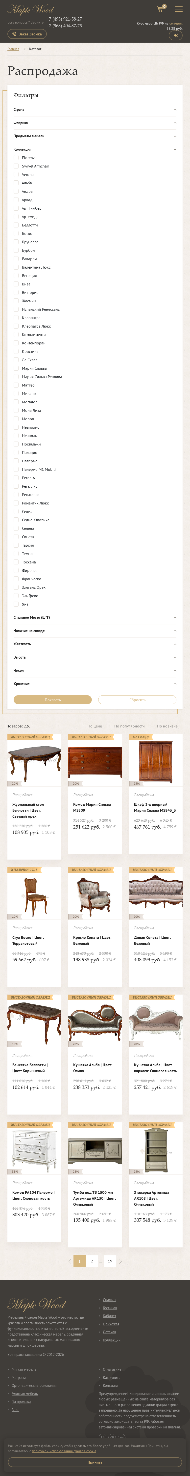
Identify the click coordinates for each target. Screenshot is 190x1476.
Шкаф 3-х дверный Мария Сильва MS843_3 (155, 807)
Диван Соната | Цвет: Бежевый (152, 940)
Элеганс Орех (33, 587)
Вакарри (29, 258)
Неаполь (29, 435)
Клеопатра (31, 317)
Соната (27, 536)
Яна (24, 604)
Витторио (30, 292)
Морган (28, 418)
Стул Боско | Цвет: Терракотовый (28, 940)
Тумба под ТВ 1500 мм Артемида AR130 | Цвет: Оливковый (94, 1198)
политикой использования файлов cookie (64, 1451)
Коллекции (111, 1340)
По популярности (129, 726)
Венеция (29, 275)
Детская (109, 1332)
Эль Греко (29, 595)
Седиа (26, 511)
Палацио (29, 452)
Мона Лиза (31, 410)
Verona (27, 174)
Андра (27, 191)
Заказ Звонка (30, 33)
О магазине (112, 1369)
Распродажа (21, 1401)
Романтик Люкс (35, 503)
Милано (28, 393)
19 (110, 1260)
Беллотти (29, 225)
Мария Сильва (34, 368)
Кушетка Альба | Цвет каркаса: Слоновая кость (155, 1067)
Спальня (109, 1299)
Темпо (27, 553)
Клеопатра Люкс (36, 326)
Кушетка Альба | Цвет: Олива (92, 1067)
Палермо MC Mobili (38, 469)
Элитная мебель (25, 1393)
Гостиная (110, 1308)
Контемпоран (33, 342)
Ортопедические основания (34, 1385)
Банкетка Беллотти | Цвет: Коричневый (30, 1067)
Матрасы (19, 1377)
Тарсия (27, 545)
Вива (25, 283)
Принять (95, 1462)
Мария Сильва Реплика (41, 376)
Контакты (110, 1385)
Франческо (31, 578)
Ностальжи (31, 444)
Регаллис (29, 486)
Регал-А (28, 477)
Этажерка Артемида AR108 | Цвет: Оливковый (151, 1198)
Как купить (111, 1377)
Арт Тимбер (31, 208)
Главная (13, 49)
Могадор (29, 401)
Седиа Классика (35, 519)
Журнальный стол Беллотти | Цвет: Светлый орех (28, 810)
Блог (15, 1409)
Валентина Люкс (35, 267)
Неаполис (30, 427)
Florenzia (29, 157)
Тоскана (28, 561)
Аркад (26, 199)
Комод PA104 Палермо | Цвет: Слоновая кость (33, 1195)
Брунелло (30, 241)
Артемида (30, 216)
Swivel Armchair (35, 166)
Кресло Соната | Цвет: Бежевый (92, 940)
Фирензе (29, 570)
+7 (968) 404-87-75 (64, 25)
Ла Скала (29, 359)
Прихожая (111, 1324)
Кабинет (109, 1315)
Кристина (30, 351)
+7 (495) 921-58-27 (64, 19)
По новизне (167, 726)
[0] (160, 9)
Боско (26, 233)
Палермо (29, 460)
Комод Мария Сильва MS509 (92, 807)
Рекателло (30, 494)
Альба (26, 182)
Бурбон (28, 250)
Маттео (28, 385)
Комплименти (33, 334)
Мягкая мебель (24, 1369)
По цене (95, 726)
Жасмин (28, 300)
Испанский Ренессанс (40, 309)
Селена (27, 528)
